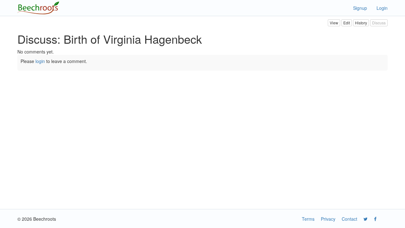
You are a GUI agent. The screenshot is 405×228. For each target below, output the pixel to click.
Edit (346, 22)
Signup (360, 8)
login (40, 61)
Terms (308, 219)
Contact (349, 219)
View (334, 22)
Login (382, 8)
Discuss (379, 22)
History (361, 22)
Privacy (328, 219)
